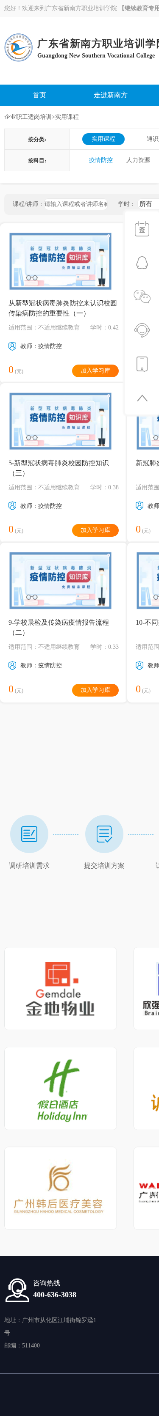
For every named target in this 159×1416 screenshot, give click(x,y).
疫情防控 (101, 160)
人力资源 (138, 160)
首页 (39, 95)
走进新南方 (111, 95)
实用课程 (103, 139)
